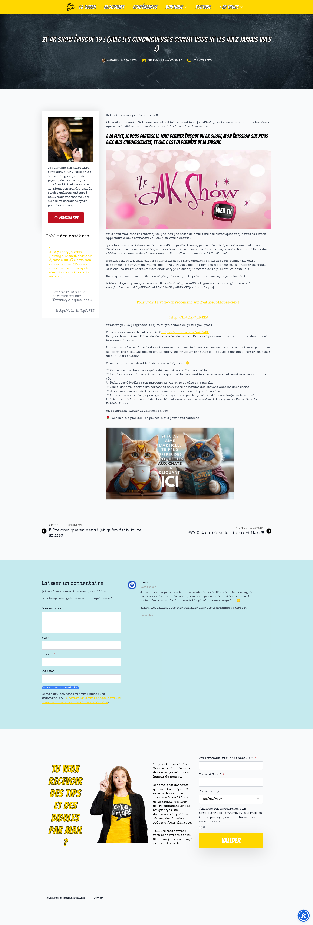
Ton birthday (209, 791)
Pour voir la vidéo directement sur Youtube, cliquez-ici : (72, 296)
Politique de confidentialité (65, 898)
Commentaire (53, 608)
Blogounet (114, 7)
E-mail (48, 654)
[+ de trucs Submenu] (243, 7)
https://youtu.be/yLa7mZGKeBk (185, 332)
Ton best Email (211, 774)
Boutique (174, 7)
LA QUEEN (87, 7)
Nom (46, 638)
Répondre (147, 615)
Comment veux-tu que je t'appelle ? (227, 758)
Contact (98, 898)
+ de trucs (229, 7)
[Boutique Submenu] (187, 7)
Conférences (145, 7)
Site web (48, 671)
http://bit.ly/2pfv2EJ (75, 311)
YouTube (203, 7)
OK (205, 827)
